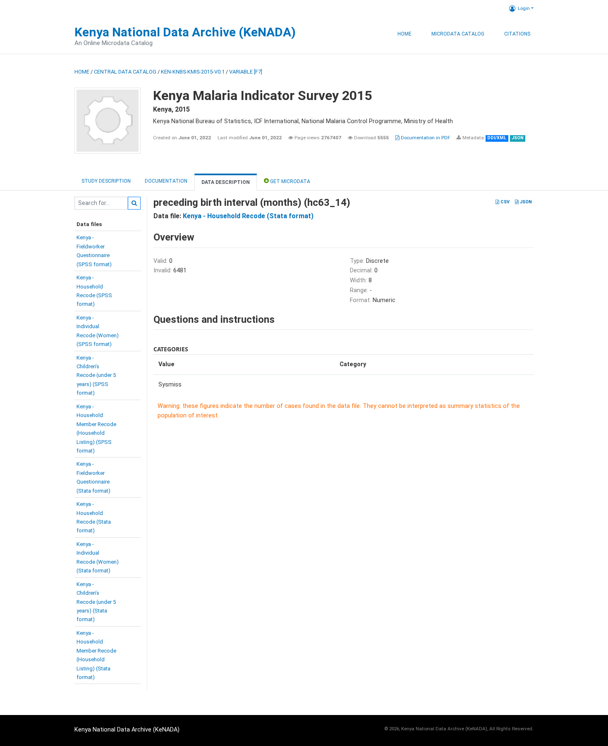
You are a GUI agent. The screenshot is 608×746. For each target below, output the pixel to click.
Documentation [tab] (166, 181)
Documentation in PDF (425, 138)
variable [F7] (245, 72)
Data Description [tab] (225, 182)
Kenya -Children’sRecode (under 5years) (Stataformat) (96, 602)
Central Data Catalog (125, 72)
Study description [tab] (106, 181)
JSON (525, 202)
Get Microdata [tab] (289, 181)
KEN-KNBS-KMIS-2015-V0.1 (193, 72)
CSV (504, 202)
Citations (517, 34)
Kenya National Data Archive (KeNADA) (185, 32)
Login (524, 8)
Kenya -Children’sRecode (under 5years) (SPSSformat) (96, 375)
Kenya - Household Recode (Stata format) (248, 216)
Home (404, 34)
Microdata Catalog (457, 34)
